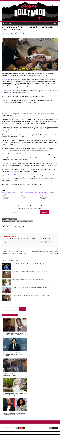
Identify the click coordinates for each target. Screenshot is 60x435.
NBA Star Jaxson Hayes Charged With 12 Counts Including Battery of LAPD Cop (47, 194)
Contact (12, 425)
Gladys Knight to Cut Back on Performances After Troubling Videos (29, 264)
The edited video (6, 91)
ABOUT (5, 425)
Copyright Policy (8, 428)
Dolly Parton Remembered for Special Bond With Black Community (29, 279)
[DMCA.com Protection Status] (53, 428)
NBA (32, 221)
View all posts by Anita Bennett (46, 242)
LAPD (28, 221)
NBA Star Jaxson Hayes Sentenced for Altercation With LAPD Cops (28, 193)
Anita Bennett (17, 29)
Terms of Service (36, 425)
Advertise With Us (23, 425)
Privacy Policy (48, 425)
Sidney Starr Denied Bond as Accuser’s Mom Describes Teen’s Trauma (30, 272)
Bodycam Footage (12, 221)
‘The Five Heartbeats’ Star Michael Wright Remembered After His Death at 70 (32, 295)
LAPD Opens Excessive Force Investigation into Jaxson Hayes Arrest (9, 194)
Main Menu (8, 23)
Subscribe (44, 212)
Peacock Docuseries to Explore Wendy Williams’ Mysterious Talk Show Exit (31, 287)
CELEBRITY (13, 219)
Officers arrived (6, 79)
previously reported (9, 175)
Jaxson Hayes (22, 221)
